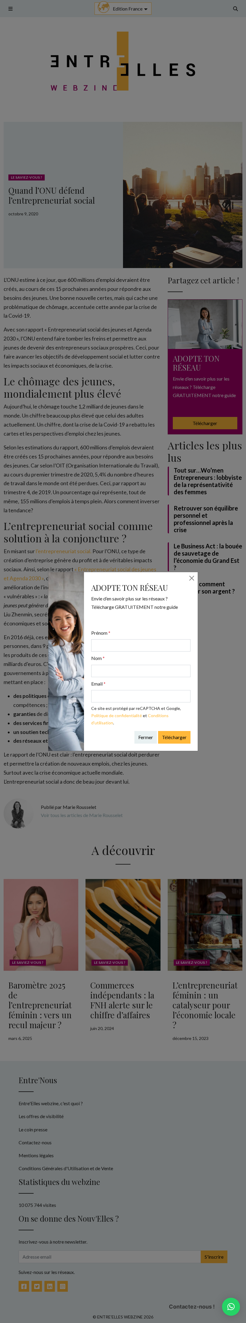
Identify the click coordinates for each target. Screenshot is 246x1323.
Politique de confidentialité (116, 715)
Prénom (100, 633)
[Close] (191, 578)
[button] (231, 1307)
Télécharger (174, 737)
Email (98, 683)
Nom (98, 658)
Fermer (145, 737)
